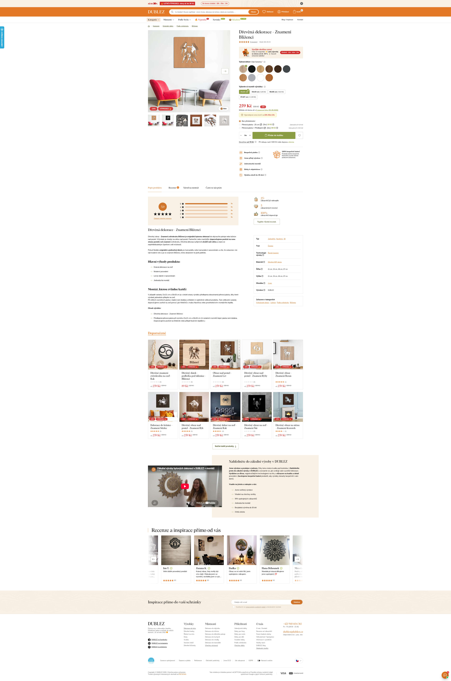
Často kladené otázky (263, 634)
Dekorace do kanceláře (213, 643)
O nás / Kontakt (261, 628)
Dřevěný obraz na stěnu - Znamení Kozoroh (287, 427)
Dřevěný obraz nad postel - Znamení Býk (192, 427)
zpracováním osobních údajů (255, 607)
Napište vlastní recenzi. (266, 221)
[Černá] (168, 120)
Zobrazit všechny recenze (162, 218)
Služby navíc (260, 643)
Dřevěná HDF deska (275, 262)
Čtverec (270, 246)
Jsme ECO (227, 660)
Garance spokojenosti (167, 660)
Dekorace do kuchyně (212, 637)
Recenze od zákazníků (264, 631)
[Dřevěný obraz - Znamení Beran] (288, 354)
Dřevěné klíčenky (190, 645)
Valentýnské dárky (240, 628)
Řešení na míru (189, 634)
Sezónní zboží (189, 643)
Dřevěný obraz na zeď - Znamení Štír (256, 427)
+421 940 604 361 (292, 623)
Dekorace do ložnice (212, 631)
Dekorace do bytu (190, 628)
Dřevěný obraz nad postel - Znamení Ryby (255, 374)
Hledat (253, 12)
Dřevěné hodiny (189, 631)
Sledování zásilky (262, 648)
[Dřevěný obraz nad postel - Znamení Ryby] (257, 354)
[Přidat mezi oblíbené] (299, 135)
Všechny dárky (239, 645)
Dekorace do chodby (212, 640)
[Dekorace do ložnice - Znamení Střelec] (163, 407)
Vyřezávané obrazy (262, 302)
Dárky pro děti (239, 637)
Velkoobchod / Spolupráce (265, 637)
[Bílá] (196, 120)
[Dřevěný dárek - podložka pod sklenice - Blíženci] (194, 354)
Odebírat (297, 602)
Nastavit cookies (266, 660)
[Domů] (149, 26)
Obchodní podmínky (213, 660)
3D (285, 239)
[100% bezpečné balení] (276, 154)
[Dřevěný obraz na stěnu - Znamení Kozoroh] (288, 407)
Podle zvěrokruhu (283, 302)
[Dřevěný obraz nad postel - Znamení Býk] (194, 407)
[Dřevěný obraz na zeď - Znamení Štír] (257, 407)
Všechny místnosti (211, 645)
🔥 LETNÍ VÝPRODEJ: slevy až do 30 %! (177, 3)
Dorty (185, 637)
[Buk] (154, 120)
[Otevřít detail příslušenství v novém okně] (261, 124)
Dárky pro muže (239, 634)
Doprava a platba (184, 660)
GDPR (251, 660)
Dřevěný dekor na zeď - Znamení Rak (224, 427)
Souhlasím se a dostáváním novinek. (258, 607)
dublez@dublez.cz (293, 631)
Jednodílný (271, 239)
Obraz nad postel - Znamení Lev (222, 374)
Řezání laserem (273, 253)
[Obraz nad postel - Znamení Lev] (225, 354)
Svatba (186, 640)
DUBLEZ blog (261, 645)
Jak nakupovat (240, 660)
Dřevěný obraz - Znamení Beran (284, 374)
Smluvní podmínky (266, 674)
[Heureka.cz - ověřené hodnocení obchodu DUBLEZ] (151, 660)
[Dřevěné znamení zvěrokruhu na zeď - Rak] (163, 354)
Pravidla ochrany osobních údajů (262, 672)
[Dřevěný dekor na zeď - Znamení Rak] (225, 407)
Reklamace (198, 660)
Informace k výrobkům (264, 640)
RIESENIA (182, 674)
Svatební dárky (239, 640)
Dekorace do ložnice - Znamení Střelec (161, 427)
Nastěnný (279, 239)
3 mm (270, 283)
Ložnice (273, 302)
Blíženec (293, 302)
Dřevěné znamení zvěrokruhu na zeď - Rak (160, 375)
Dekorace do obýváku (212, 628)
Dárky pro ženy (239, 631)
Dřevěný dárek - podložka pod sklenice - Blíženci (194, 375)
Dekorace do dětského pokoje (215, 634)
